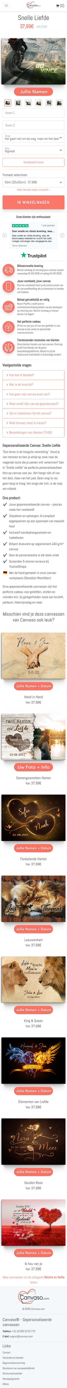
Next (62, 235)
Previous (5, 235)
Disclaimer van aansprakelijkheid (19, 1368)
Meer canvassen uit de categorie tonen (34, 1280)
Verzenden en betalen (13, 1357)
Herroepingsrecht (11, 1378)
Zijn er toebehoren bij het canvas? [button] (30, 413)
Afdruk (6, 1384)
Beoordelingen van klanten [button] (30, 432)
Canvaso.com (38, 1308)
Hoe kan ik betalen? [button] (21, 375)
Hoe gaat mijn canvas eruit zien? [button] (29, 394)
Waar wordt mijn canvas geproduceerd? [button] (34, 404)
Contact (6, 1352)
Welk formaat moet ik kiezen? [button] (27, 423)
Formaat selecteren (15, 175)
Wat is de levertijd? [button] (21, 384)
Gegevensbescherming (14, 1362)
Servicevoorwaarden (12, 1373)
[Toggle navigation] (6, 5)
